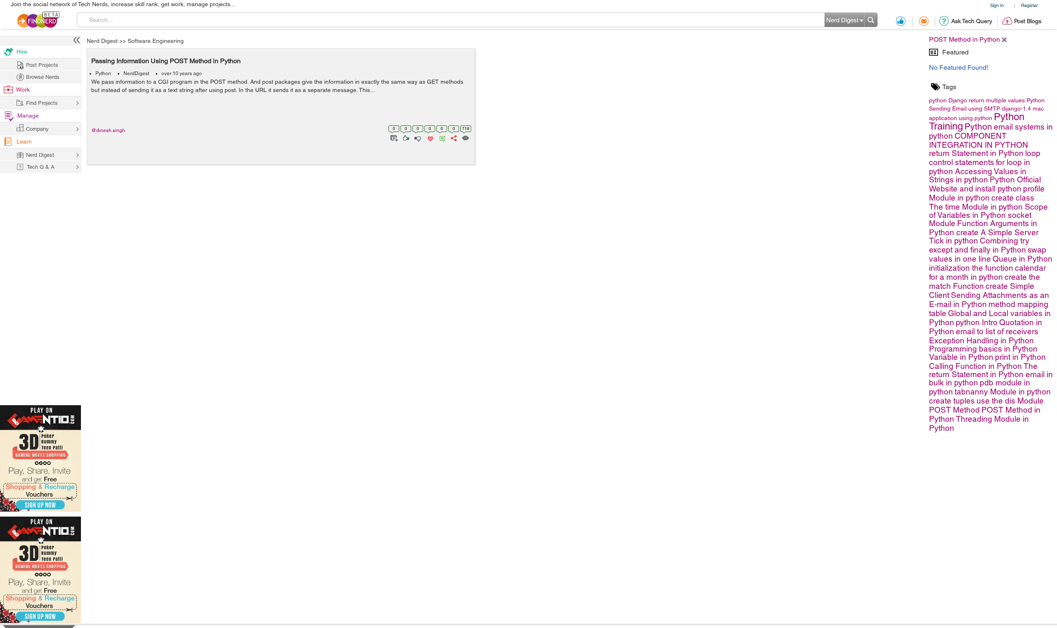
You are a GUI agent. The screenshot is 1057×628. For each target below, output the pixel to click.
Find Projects (42, 103)
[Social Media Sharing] (453, 137)
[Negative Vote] (417, 137)
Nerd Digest (102, 41)
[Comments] (441, 137)
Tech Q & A (41, 167)
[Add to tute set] (393, 137)
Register (1029, 5)
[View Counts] (465, 137)
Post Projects (42, 65)
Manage (28, 115)
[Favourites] (429, 137)
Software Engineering (156, 41)
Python (103, 73)
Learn (24, 141)
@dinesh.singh (108, 130)
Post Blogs (1027, 21)
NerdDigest (136, 73)
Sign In (997, 5)
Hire (22, 51)
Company (37, 129)
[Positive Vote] (405, 137)
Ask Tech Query (971, 21)
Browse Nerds (42, 77)
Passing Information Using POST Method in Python (166, 61)
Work (23, 89)
